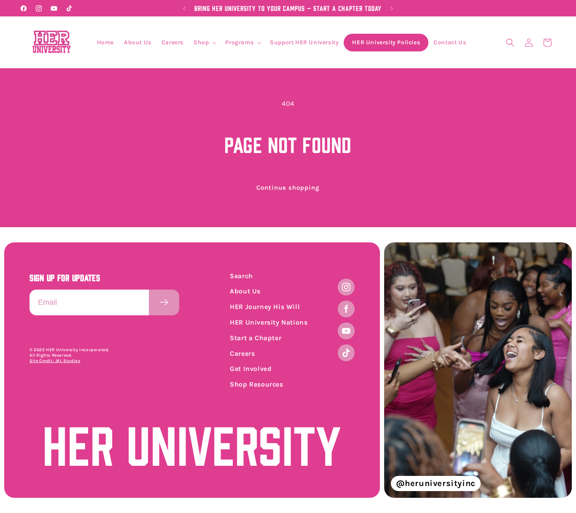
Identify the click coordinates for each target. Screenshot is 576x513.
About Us (245, 291)
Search (241, 276)
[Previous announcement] (184, 8)
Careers (242, 353)
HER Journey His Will (265, 307)
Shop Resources (256, 384)
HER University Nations (268, 322)
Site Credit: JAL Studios (55, 360)
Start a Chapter (255, 338)
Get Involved (251, 369)
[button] (204, 42)
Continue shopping (288, 187)
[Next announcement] (391, 8)
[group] (478, 370)
